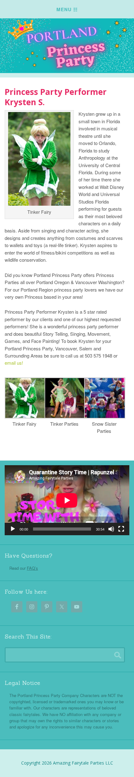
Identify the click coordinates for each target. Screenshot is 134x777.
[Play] (13, 529)
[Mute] (111, 529)
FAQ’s (32, 568)
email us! (14, 362)
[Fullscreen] (121, 529)
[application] (67, 500)
